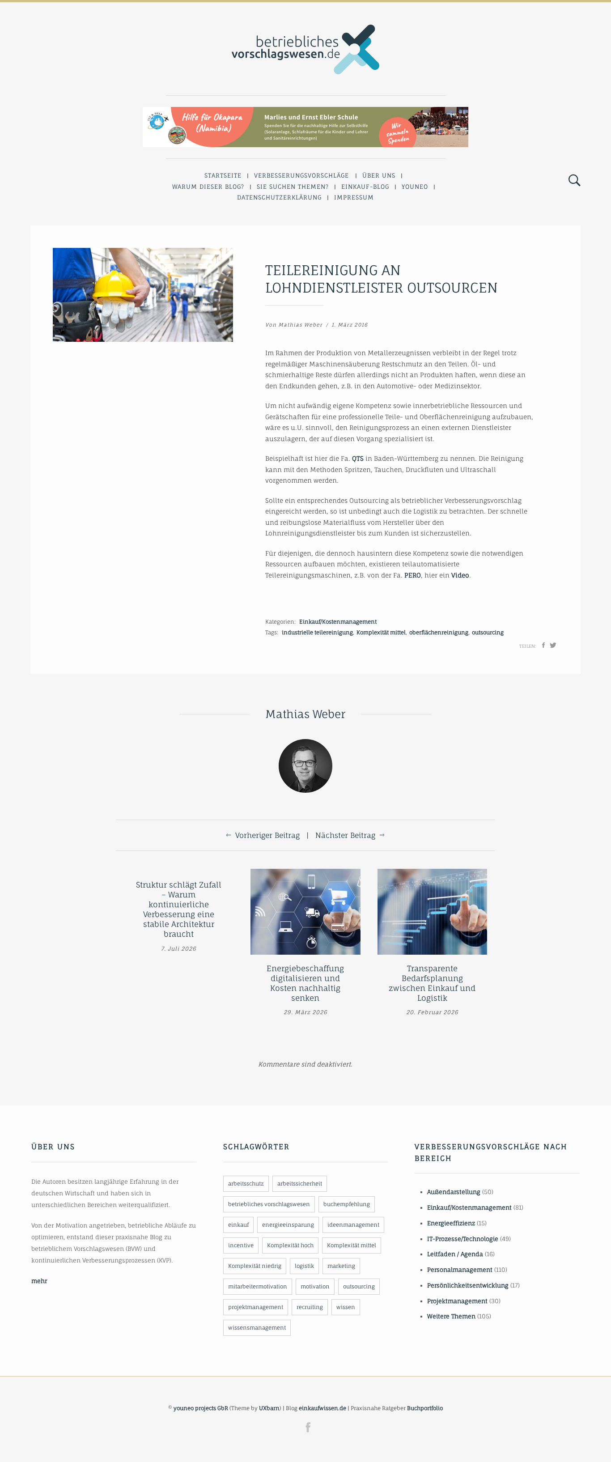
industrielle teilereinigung (317, 632)
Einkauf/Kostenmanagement (338, 621)
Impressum (354, 197)
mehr (39, 1280)
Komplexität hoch (290, 1245)
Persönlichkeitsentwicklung (468, 1285)
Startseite (223, 175)
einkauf (238, 1224)
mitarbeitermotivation (257, 1286)
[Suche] (575, 181)
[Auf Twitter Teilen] (553, 645)
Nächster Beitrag (345, 835)
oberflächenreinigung (438, 632)
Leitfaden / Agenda (455, 1254)
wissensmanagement (257, 1327)
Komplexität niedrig (254, 1265)
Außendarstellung (453, 1191)
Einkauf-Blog (365, 186)
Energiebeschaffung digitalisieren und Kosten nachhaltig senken (305, 983)
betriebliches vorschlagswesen (269, 1204)
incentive (241, 1245)
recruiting (310, 1307)
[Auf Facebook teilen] (543, 645)
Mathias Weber (300, 325)
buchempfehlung (346, 1204)
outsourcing (488, 632)
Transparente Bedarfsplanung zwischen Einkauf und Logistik (432, 983)
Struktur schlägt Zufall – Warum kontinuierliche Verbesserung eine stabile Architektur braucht (178, 909)
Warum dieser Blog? (208, 186)
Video (460, 575)
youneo (415, 186)
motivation (315, 1286)
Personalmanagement (459, 1269)
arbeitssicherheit (299, 1183)
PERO (412, 575)
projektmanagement (255, 1307)
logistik (304, 1265)
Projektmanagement (457, 1301)
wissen (345, 1307)
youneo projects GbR (201, 1408)
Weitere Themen (451, 1316)
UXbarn (269, 1408)
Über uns (378, 175)
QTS (358, 458)
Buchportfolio (425, 1408)
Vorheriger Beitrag (267, 835)
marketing (341, 1265)
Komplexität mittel (381, 632)
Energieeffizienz (451, 1223)
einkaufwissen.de (322, 1408)
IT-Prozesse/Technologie (462, 1238)
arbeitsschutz (246, 1183)
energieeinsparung (288, 1224)
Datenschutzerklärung (279, 197)
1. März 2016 (349, 325)
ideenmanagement (353, 1224)
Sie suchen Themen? (293, 186)
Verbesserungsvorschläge (301, 175)
